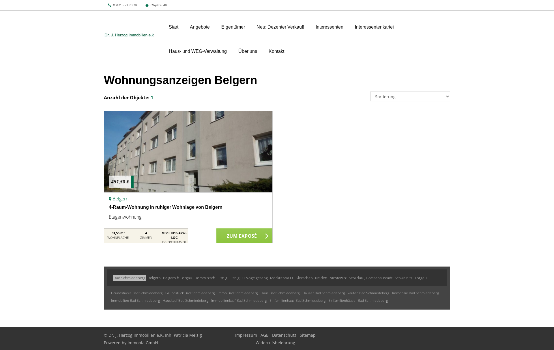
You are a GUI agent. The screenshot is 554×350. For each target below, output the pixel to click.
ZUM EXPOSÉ (242, 236)
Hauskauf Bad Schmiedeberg (185, 300)
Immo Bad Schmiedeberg (238, 293)
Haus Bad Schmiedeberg (280, 293)
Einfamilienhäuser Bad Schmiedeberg (358, 300)
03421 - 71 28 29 (125, 5)
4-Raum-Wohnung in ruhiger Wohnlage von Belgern (165, 207)
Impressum (246, 335)
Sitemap (308, 335)
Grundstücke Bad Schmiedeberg (136, 293)
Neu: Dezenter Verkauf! (280, 27)
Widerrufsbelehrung (275, 342)
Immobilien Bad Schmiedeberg (135, 300)
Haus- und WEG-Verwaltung (198, 51)
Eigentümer (233, 27)
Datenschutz (284, 335)
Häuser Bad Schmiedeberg (323, 293)
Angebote (200, 27)
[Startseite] (129, 35)
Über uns (247, 51)
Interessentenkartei (374, 27)
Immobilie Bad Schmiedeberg (415, 293)
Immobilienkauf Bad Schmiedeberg (239, 300)
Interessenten (329, 27)
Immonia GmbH (143, 342)
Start (173, 27)
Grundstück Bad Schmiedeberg (190, 293)
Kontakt (276, 51)
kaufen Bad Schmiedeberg (368, 293)
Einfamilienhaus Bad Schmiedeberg (297, 300)
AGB (265, 335)
